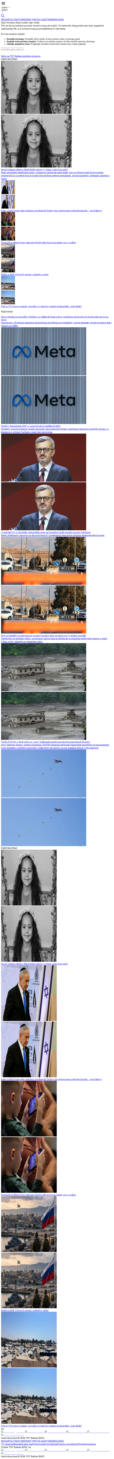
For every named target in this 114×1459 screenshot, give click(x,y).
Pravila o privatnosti (68, 1444)
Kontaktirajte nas (23, 1444)
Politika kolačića (87, 1444)
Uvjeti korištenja (48, 1444)
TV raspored (7, 1444)
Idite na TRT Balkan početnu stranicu (20, 56)
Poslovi (36, 1444)
